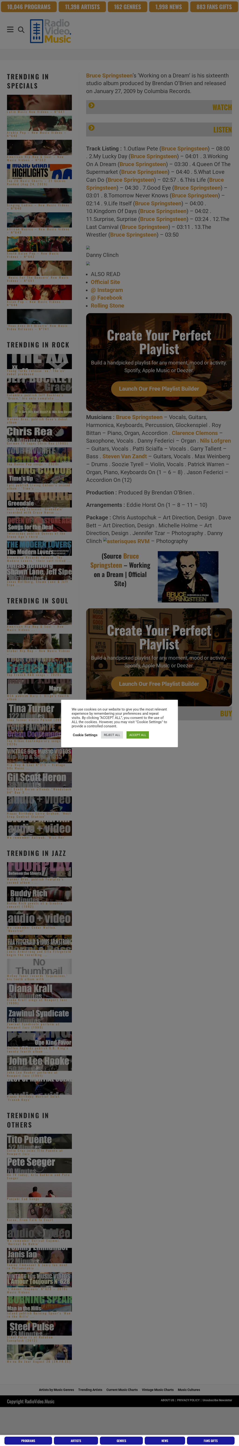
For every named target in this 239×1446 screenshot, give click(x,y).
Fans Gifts (211, 1440)
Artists (76, 1440)
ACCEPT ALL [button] (137, 735)
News (165, 1440)
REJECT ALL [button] (112, 735)
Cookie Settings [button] (85, 735)
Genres (121, 1440)
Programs (28, 1440)
